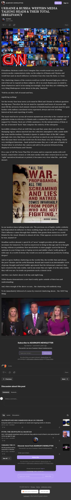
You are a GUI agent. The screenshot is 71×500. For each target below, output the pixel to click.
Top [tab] (4, 415)
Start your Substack (30, 491)
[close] (53, 437)
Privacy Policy (49, 463)
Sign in (66, 3)
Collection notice (46, 487)
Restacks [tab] (13, 392)
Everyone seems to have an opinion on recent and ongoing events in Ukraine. (26, 423)
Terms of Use (44, 461)
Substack (26, 496)
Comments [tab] (6, 392)
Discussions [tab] (15, 415)
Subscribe (58, 3)
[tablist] (9, 392)
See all (5, 458)
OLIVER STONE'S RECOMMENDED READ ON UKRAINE (22, 420)
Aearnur (8, 19)
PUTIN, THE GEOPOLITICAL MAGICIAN (16, 432)
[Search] (68, 415)
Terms (38, 487)
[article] (35, 423)
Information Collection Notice (35, 463)
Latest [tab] (8, 415)
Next (63, 379)
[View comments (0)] (10, 25)
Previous (9, 379)
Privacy (33, 487)
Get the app (44, 491)
